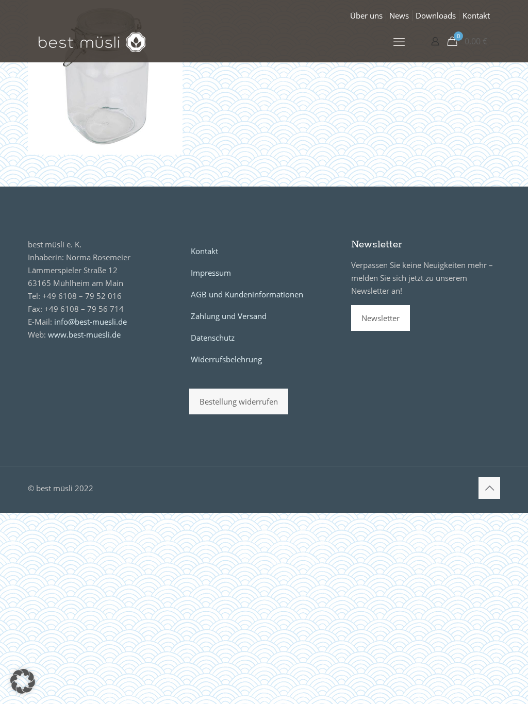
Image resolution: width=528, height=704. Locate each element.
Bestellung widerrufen (239, 401)
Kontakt (476, 15)
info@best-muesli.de (90, 321)
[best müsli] (92, 41)
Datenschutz (213, 337)
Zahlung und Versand (229, 316)
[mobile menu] (399, 41)
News (399, 15)
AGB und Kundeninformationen (247, 294)
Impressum (211, 272)
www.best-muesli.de (84, 334)
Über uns (366, 15)
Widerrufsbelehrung (226, 359)
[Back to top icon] (489, 488)
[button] (22, 681)
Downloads (436, 15)
